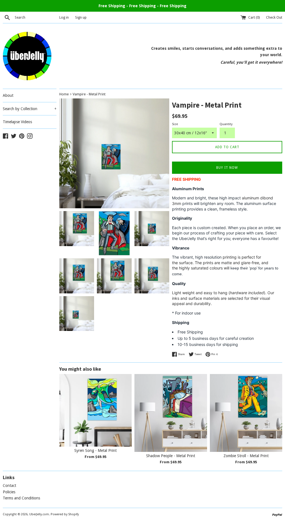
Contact (9, 485)
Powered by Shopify (65, 514)
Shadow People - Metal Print (170, 456)
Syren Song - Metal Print (95, 450)
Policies (9, 492)
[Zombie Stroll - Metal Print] (246, 413)
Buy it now (227, 168)
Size (175, 124)
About (8, 95)
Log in (64, 17)
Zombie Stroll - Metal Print (246, 456)
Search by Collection (29, 109)
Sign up (81, 17)
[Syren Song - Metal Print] (95, 410)
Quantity (226, 124)
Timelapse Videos (17, 122)
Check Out (274, 17)
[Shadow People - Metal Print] (170, 413)
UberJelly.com (39, 514)
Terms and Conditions (21, 498)
